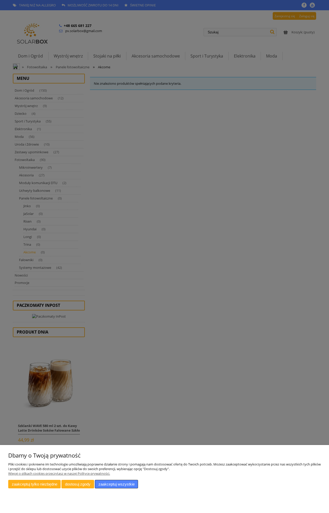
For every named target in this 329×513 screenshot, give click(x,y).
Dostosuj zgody (77, 484)
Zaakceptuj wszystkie (116, 484)
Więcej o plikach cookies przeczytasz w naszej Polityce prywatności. (59, 473)
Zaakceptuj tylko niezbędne (34, 484)
